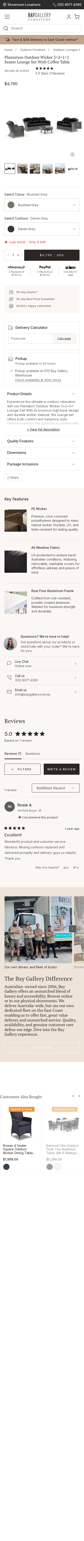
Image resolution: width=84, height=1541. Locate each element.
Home (8, 49)
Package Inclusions (22, 464)
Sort (40, 788)
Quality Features (20, 441)
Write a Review (63, 771)
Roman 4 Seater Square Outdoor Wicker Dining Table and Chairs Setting (18, 1149)
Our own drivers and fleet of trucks (30, 967)
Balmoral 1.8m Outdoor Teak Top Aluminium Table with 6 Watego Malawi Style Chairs (62, 1149)
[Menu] (7, 17)
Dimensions (16, 453)
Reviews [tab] (13, 755)
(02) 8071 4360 (69, 4)
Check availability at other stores (38, 380)
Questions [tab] (32, 755)
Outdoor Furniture (32, 49)
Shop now (42, 1047)
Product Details (19, 394)
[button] (42, 29)
